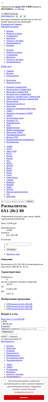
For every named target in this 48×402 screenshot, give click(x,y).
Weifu (8, 187)
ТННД (9, 116)
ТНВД (9, 111)
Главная (10, 71)
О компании (12, 36)
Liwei (8, 175)
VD (8, 194)
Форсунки (11, 106)
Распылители (12, 76)
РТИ (8, 125)
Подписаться (7, 332)
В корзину (11, 249)
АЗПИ (9, 146)
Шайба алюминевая (15, 130)
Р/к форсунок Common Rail (18, 94)
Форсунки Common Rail (17, 92)
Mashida (10, 184)
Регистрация (12, 26)
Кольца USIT (12, 137)
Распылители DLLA (15, 104)
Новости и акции (14, 33)
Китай (9, 156)
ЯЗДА (9, 163)
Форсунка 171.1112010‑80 (12, 319)
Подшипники (12, 142)
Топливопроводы (14, 360)
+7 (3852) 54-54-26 (9, 13)
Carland (9, 180)
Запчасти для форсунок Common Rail (23, 96)
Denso (9, 173)
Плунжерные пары (15, 118)
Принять (24, 397)
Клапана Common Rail (16, 87)
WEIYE (9, 189)
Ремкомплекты (13, 123)
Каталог (10, 31)
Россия (9, 158)
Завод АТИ (11, 151)
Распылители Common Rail (18, 89)
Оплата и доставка (14, 41)
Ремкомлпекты (13, 355)
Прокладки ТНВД (14, 132)
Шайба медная (13, 127)
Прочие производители (17, 192)
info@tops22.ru (7, 16)
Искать (30, 201)
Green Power (12, 177)
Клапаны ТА (12, 120)
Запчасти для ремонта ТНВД (19, 113)
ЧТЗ (8, 161)
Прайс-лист (6, 66)
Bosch (9, 168)
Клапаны (10, 350)
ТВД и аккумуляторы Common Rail (22, 99)
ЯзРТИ (9, 165)
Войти (4, 26)
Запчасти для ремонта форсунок (21, 108)
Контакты (10, 38)
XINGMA (10, 196)
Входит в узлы (13, 254)
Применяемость (13, 43)
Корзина (10, 45)
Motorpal (10, 182)
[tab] (11, 80)
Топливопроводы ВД (16, 135)
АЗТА (9, 149)
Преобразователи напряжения (20, 139)
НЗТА (9, 153)
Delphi (9, 170)
